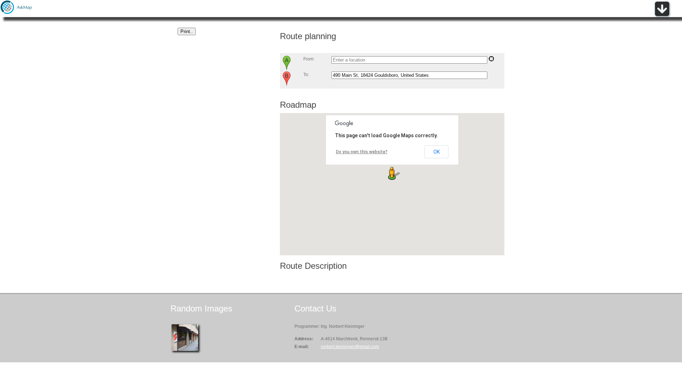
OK (436, 152)
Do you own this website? (362, 151)
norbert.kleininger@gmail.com (350, 346)
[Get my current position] (491, 60)
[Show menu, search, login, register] (662, 15)
